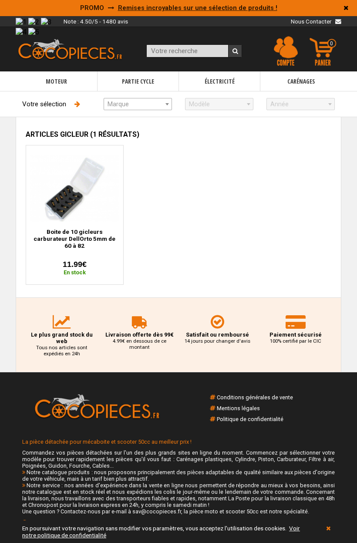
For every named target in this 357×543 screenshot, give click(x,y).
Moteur (56, 81)
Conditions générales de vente (255, 397)
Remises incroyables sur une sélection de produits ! (197, 8)
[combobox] (138, 104)
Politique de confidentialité (250, 419)
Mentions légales (238, 408)
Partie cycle (138, 81)
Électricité (220, 81)
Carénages (301, 81)
